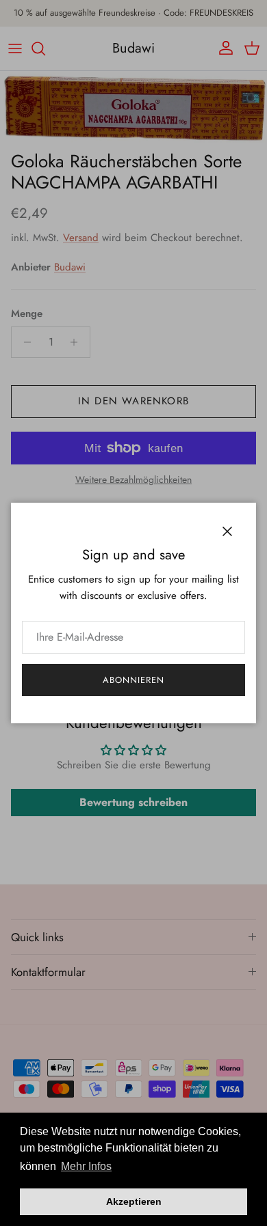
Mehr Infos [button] (86, 1166)
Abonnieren (133, 679)
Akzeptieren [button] (134, 1201)
